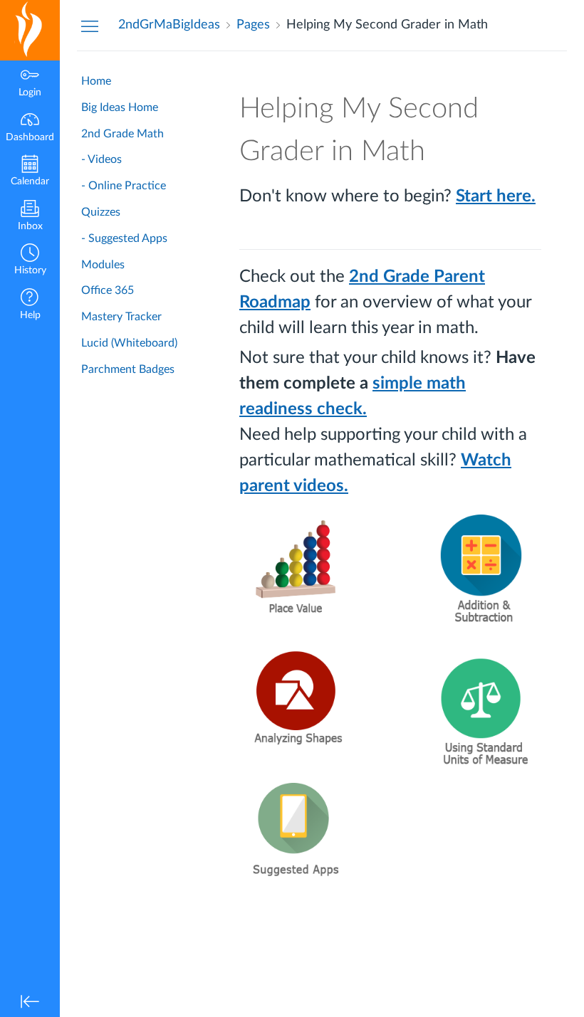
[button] (30, 260)
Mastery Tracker (121, 316)
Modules (103, 264)
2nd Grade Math (122, 133)
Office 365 (107, 290)
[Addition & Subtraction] (482, 568)
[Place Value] (297, 568)
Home (96, 81)
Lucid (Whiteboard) (129, 343)
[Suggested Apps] (297, 827)
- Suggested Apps (124, 238)
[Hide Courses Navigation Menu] (90, 25)
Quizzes (100, 212)
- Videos (101, 159)
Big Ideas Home (119, 107)
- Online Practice (123, 185)
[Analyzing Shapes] (297, 702)
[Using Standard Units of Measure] (482, 711)
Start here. (496, 196)
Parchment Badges (127, 369)
